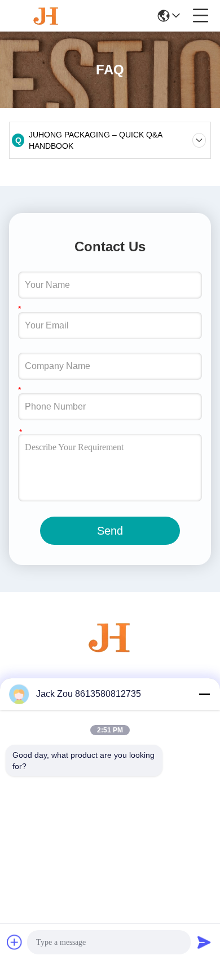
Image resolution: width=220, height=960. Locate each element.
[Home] (110, 651)
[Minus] (204, 694)
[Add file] (15, 942)
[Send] (204, 942)
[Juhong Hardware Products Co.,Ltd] (46, 16)
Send (110, 531)
